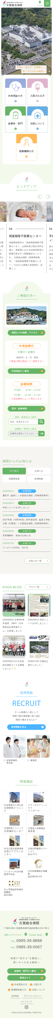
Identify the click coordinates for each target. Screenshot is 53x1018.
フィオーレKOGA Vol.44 (15, 548)
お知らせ (27, 503)
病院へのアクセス (14, 935)
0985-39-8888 (29, 940)
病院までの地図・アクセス (25, 332)
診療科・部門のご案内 (25, 971)
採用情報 (27, 491)
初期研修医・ (12, 761)
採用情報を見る (18, 727)
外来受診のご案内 (20, 371)
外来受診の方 (20, 984)
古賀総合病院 (14, 4)
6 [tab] (49, 70)
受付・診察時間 (19, 408)
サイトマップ (26, 1002)
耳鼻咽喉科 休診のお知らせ (17, 535)
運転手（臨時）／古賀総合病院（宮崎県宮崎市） (26, 495)
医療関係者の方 (18, 990)
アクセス (40, 5)
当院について (38, 990)
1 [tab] (49, 51)
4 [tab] (49, 63)
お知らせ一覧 (35, 561)
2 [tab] (49, 55)
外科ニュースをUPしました (16, 507)
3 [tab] (49, 59)
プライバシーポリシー (33, 996)
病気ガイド (25, 978)
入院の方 (37, 984)
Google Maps (37, 935)
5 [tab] (49, 67)
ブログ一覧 (34, 587)
